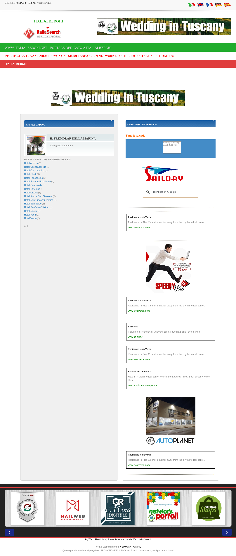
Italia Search (145, 539)
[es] (227, 4)
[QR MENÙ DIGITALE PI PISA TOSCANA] (118, 508)
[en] (200, 4)
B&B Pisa (133, 326)
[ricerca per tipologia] (172, 143)
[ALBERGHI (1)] (172, 145)
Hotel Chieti (30, 174)
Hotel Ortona (31, 192)
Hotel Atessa (31, 163)
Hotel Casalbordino (34, 170)
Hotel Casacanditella (35, 166)
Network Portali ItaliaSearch (34, 3)
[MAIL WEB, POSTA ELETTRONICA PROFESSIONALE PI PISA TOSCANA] (72, 508)
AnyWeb (89, 539)
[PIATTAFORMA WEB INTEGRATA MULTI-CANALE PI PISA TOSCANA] (27, 508)
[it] (191, 4)
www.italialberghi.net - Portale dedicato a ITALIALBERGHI (58, 48)
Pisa (97, 539)
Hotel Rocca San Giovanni (38, 196)
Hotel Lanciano (32, 189)
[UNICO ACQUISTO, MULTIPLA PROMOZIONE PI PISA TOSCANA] (163, 508)
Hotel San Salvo (32, 203)
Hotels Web (131, 539)
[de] (218, 4)
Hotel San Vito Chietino (36, 207)
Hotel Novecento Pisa (139, 371)
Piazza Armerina (115, 539)
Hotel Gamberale (33, 185)
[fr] (209, 4)
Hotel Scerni (30, 211)
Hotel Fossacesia (33, 177)
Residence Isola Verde (139, 217)
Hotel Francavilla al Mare (37, 181)
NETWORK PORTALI (130, 547)
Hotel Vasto (30, 218)
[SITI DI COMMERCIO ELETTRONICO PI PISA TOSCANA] (208, 508)
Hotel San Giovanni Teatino (38, 200)
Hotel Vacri (30, 214)
